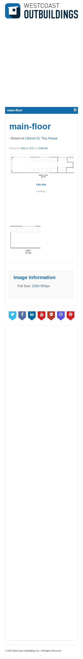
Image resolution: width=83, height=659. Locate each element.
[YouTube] (41, 315)
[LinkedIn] (32, 315)
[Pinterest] (70, 315)
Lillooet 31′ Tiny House (41, 138)
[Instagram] (61, 315)
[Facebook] (22, 315)
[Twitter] (12, 315)
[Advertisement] (41, 62)
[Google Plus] (51, 315)
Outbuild (43, 148)
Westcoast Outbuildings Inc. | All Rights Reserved (36, 651)
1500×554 (39, 286)
